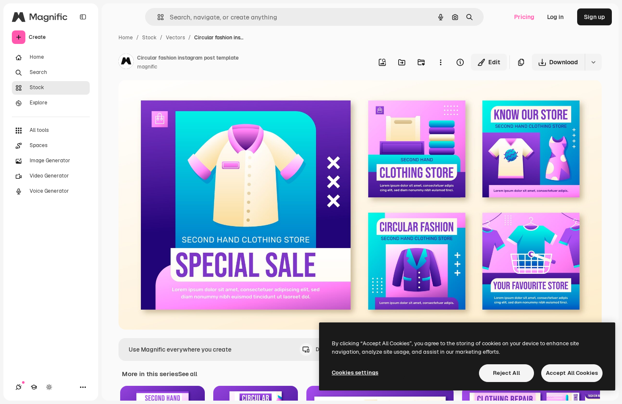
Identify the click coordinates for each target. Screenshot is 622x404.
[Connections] (18, 387)
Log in (555, 17)
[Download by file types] (593, 62)
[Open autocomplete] (157, 17)
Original (172, 96)
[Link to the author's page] (126, 62)
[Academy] (34, 387)
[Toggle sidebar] (83, 17)
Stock (149, 37)
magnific (147, 66)
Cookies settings (355, 372)
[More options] (440, 62)
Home (125, 37)
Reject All (506, 373)
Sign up (594, 17)
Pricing (524, 17)
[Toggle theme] (49, 387)
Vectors (175, 37)
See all (187, 374)
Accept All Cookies (572, 373)
